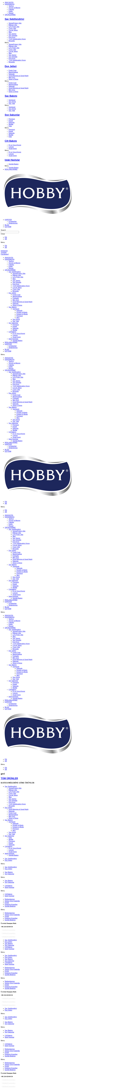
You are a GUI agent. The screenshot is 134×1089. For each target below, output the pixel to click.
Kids (10, 126)
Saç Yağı (12, 103)
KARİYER (8, 344)
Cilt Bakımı (11, 141)
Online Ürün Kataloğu (12, 901)
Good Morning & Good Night (18, 76)
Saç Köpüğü (13, 35)
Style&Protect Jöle (15, 23)
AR (6, 239)
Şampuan (12, 100)
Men (18, 317)
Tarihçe (11, 261)
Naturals (12, 74)
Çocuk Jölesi (13, 30)
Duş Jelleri (11, 66)
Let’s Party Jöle (14, 27)
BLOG (7, 349)
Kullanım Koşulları (11, 904)
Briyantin (12, 41)
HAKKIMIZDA (9, 259)
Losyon (11, 147)
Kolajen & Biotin (22, 314)
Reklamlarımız (10, 899)
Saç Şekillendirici (14, 19)
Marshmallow (13, 72)
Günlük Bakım (13, 164)
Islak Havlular (12, 160)
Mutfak (11, 124)
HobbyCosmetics (8, 930)
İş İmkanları (13, 346)
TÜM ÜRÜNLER (9, 778)
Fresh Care (12, 70)
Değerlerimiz (13, 347)
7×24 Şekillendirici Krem (17, 39)
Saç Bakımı (11, 96)
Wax (10, 32)
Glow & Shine (13, 79)
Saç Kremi (12, 102)
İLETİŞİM (8, 351)
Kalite (11, 266)
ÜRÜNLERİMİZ (10, 270)
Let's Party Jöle (14, 792)
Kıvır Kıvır (12, 37)
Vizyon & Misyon (14, 263)
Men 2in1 (12, 77)
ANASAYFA (9, 257)
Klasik (11, 121)
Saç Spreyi (12, 34)
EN (6, 237)
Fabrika (11, 265)
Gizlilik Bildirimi (10, 906)
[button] (69, 43)
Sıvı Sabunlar (12, 114)
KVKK (7, 903)
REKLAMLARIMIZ (11, 342)
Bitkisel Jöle (13, 25)
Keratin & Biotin (21, 312)
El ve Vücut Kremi (15, 145)
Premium (12, 119)
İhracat (11, 268)
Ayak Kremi (13, 148)
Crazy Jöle (12, 28)
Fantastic (16, 298)
